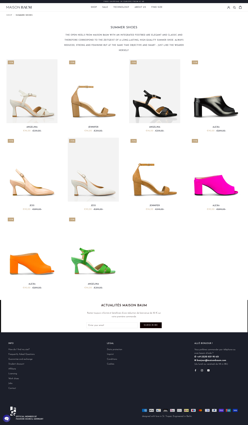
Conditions (112, 359)
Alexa (216, 127)
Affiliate (12, 369)
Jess (32, 206)
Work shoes (13, 378)
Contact (12, 388)
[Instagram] (202, 370)
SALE (105, 7)
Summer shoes (24, 15)
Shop (94, 7)
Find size (156, 7)
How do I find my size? (19, 349)
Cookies (110, 364)
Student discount (16, 364)
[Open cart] (240, 7)
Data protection (114, 349)
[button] (6, 418)
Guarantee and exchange (20, 359)
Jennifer (93, 127)
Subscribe (151, 325)
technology (121, 7)
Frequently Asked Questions (21, 354)
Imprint (110, 354)
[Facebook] (195, 370)
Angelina (32, 127)
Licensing (12, 374)
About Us (140, 7)
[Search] (234, 7)
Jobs (10, 383)
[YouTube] (208, 370)
